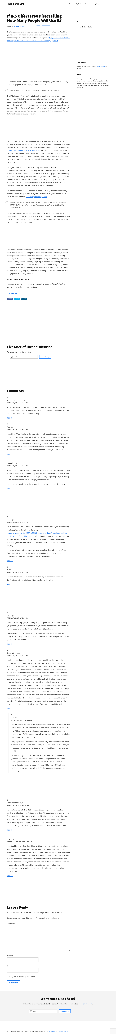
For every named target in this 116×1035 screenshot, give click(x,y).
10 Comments (46, 25)
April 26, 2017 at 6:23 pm (17, 522)
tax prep (22, 26)
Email (10, 966)
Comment (11, 923)
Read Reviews (13, 293)
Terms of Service (63, 1031)
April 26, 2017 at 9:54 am (17, 466)
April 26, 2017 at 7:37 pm (17, 572)
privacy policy (101, 66)
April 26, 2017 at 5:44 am (17, 429)
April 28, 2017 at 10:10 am (18, 805)
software (16, 26)
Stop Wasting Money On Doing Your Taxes (23, 150)
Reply (10, 418)
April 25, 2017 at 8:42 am (17, 403)
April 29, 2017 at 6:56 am (22, 720)
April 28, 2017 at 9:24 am (17, 655)
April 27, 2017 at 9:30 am (17, 618)
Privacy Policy (52, 1031)
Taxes (38, 25)
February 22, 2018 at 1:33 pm (19, 841)
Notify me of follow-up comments (21, 976)
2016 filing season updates (36, 197)
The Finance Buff (15, 3)
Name (10, 956)
